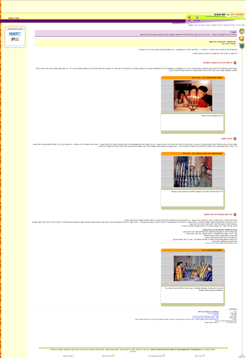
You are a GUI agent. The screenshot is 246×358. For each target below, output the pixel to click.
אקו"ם (217, 321)
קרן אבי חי (195, 316)
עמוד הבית (241, 25)
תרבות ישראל (216, 25)
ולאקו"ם (184, 226)
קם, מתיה (216, 315)
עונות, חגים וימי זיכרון (202, 25)
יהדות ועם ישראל (229, 25)
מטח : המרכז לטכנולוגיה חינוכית (209, 316)
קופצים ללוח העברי (213, 313)
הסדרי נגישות (13, 18)
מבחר (197, 319)
